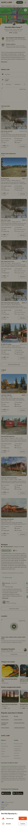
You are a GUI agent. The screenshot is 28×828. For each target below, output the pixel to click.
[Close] (14, 414)
